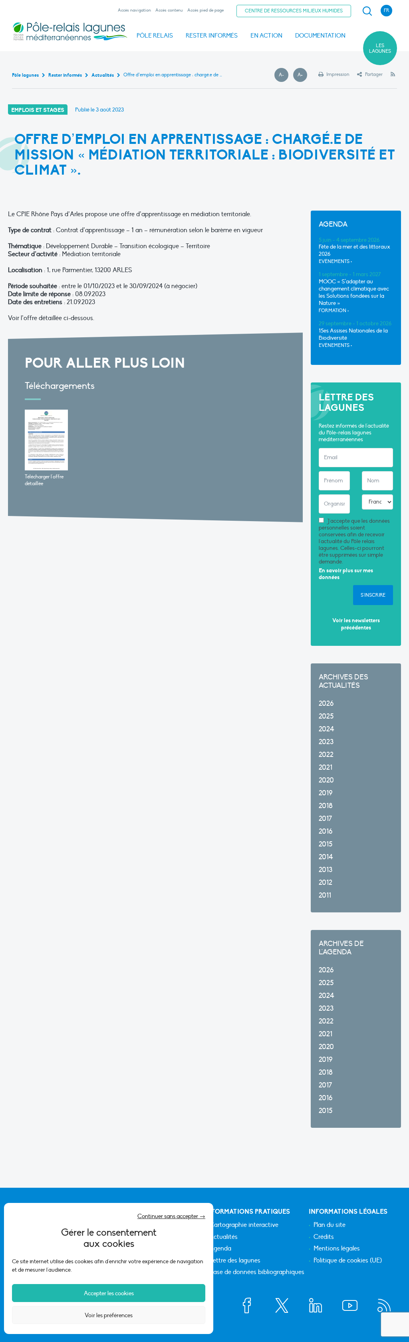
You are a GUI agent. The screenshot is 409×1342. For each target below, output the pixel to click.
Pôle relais (155, 35)
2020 (326, 780)
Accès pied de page (205, 10)
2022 (326, 755)
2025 (326, 716)
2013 (325, 870)
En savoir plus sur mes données (346, 574)
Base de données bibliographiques (256, 1272)
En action (266, 35)
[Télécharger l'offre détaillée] (46, 440)
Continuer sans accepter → (171, 1216)
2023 (326, 742)
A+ (302, 75)
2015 (325, 844)
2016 (325, 831)
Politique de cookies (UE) (348, 1260)
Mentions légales (337, 1248)
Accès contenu (169, 10)
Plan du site (329, 1225)
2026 (326, 703)
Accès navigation (134, 10)
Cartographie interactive (243, 1225)
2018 (326, 806)
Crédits (324, 1237)
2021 (325, 767)
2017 (325, 818)
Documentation (320, 35)
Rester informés (212, 35)
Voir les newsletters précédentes (356, 624)
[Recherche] (367, 11)
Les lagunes (380, 48)
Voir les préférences (109, 1315)
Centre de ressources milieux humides (294, 11)
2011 (325, 895)
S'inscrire (373, 595)
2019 (325, 793)
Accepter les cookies (109, 1293)
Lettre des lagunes (234, 1260)
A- (283, 75)
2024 (326, 729)
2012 (325, 882)
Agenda (220, 1248)
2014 (326, 857)
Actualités (223, 1237)
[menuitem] (366, 11)
